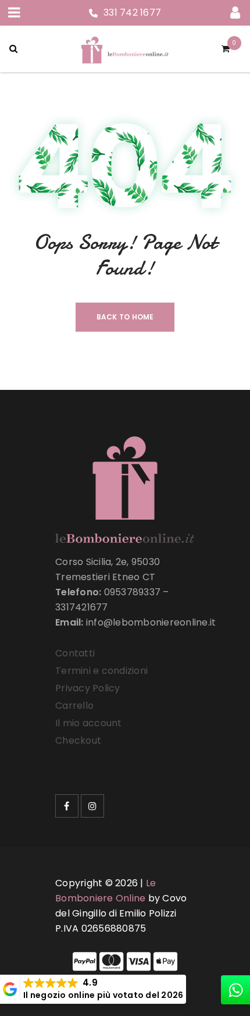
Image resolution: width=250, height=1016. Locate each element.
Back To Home (125, 317)
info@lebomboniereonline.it (151, 622)
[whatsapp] (235, 989)
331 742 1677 (132, 12)
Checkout (78, 740)
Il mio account (88, 723)
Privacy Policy (87, 688)
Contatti (75, 653)
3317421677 (81, 607)
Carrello (74, 705)
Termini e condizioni (101, 670)
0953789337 (132, 592)
